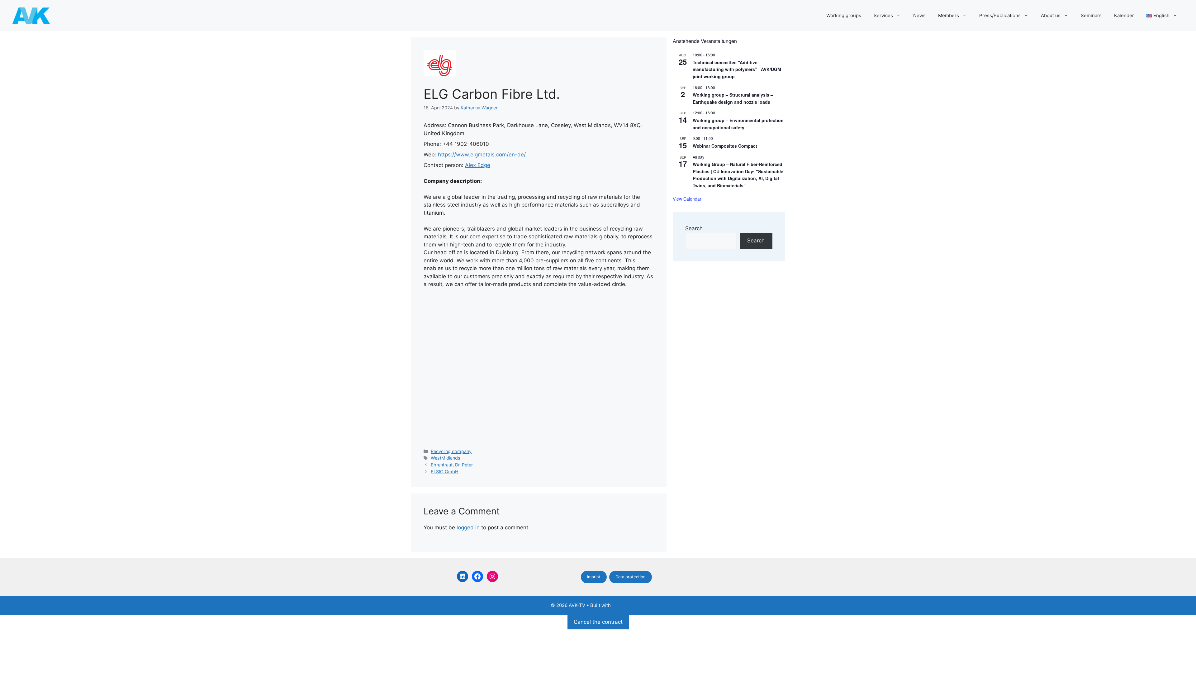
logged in (468, 527)
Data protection (630, 576)
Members (948, 15)
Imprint (593, 576)
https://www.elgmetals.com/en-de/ (482, 154)
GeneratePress (628, 605)
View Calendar (687, 199)
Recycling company (451, 451)
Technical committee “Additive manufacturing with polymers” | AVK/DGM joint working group (737, 69)
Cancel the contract (598, 622)
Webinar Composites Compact (725, 146)
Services (883, 15)
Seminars (1091, 15)
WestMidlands (445, 458)
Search (694, 228)
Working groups (843, 15)
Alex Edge (477, 165)
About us (1051, 15)
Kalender (1124, 15)
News (919, 15)
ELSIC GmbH (444, 471)
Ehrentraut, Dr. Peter (452, 464)
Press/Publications (1000, 15)
